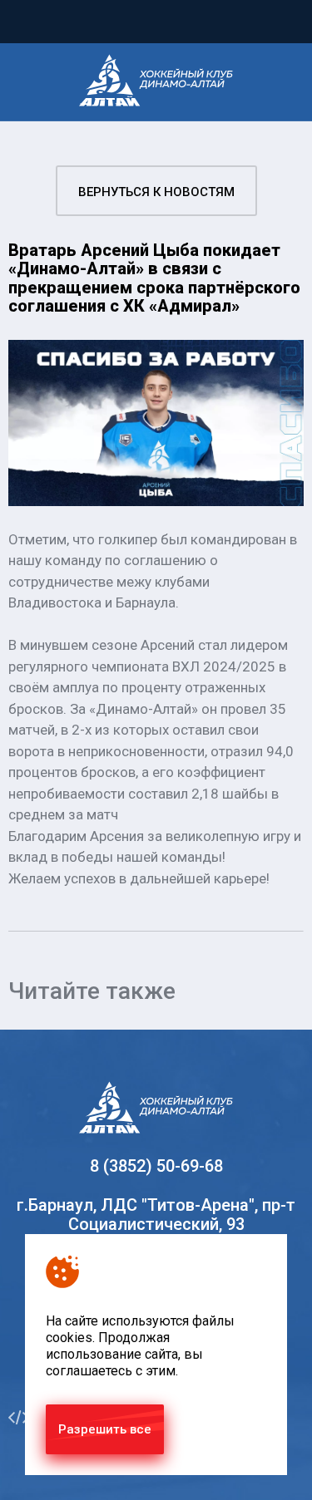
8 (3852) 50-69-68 (156, 1166)
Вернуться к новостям (156, 191)
